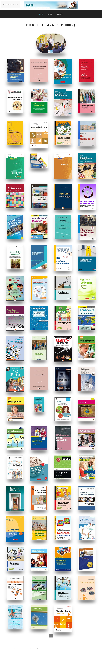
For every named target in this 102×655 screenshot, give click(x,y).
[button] (51, 635)
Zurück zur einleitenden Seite (30, 649)
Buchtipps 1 (41, 14)
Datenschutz (17, 649)
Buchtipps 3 (60, 14)
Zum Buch (15, 70)
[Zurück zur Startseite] (51, 5)
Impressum (9, 649)
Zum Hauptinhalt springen (10, 4)
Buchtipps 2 (50, 14)
